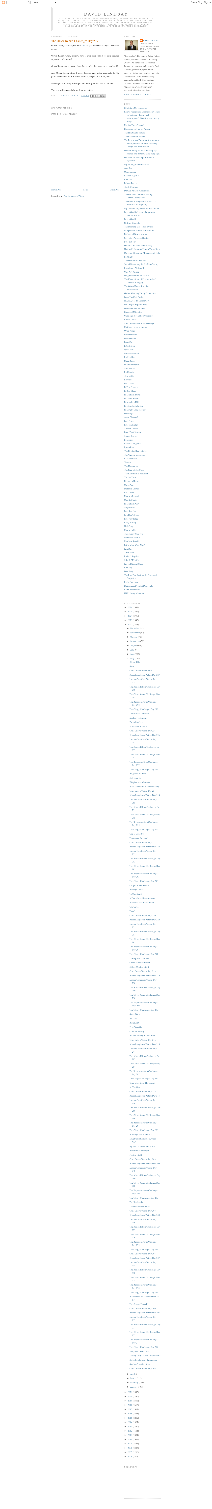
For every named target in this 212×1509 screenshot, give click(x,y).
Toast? (132, 911)
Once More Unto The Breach (142, 1082)
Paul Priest (129, 420)
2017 (130, 1409)
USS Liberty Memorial (134, 593)
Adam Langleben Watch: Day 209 (145, 1163)
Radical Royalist (131, 556)
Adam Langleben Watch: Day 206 (145, 1312)
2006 (130, 1456)
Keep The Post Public (133, 296)
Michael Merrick (131, 353)
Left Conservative (132, 589)
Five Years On (136, 1026)
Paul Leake (129, 383)
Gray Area (134, 906)
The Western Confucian (134, 454)
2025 (130, 611)
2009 (130, 1443)
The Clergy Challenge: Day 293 (144, 880)
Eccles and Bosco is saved (136, 234)
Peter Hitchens (130, 334)
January (134, 1386)
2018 (130, 1404)
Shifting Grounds (132, 222)
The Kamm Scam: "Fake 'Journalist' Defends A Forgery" (140, 281)
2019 (130, 1400)
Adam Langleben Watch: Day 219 (145, 975)
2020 (130, 1396)
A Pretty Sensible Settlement (142, 898)
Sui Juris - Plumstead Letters (136, 237)
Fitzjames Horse (131, 481)
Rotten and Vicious (138, 726)
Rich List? (134, 1022)
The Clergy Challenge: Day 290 (144, 1009)
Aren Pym (128, 168)
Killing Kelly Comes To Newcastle (145, 1355)
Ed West (128, 379)
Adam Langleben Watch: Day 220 (145, 919)
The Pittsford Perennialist (135, 450)
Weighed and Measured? (141, 782)
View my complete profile (138, 95)
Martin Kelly (130, 529)
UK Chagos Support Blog (135, 304)
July (132, 649)
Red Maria (129, 372)
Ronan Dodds (130, 319)
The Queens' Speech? (139, 1304)
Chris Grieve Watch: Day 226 (143, 730)
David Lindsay (106, 14)
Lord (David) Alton (132, 432)
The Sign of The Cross (134, 469)
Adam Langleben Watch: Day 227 (145, 674)
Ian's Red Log (130, 511)
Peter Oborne (130, 338)
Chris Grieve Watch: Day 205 (143, 1368)
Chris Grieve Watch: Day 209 (143, 1159)
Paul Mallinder (131, 424)
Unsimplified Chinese (139, 958)
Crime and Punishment (140, 962)
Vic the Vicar (130, 477)
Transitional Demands (139, 713)
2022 (130, 624)
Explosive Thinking (139, 717)
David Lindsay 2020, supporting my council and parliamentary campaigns (142, 152)
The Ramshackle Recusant (136, 473)
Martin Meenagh (131, 496)
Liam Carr (128, 341)
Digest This (135, 661)
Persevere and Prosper (139, 1150)
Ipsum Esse (129, 447)
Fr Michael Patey (131, 503)
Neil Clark (128, 349)
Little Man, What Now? (134, 544)
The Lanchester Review (134, 136)
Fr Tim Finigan (131, 387)
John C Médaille (131, 560)
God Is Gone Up (137, 833)
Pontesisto (128, 439)
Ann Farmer (129, 368)
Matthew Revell (131, 541)
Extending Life (136, 722)
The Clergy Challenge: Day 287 (144, 1078)
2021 (130, 1392)
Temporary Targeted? (139, 838)
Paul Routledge (131, 518)
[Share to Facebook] (101, 96)
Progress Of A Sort (138, 773)
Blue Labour (129, 241)
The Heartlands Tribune (134, 132)
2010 (130, 1439)
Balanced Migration (133, 311)
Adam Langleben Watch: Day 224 (145, 795)
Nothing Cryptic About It (141, 1134)
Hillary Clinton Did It (139, 966)
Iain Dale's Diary (131, 514)
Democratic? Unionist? (140, 1206)
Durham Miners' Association (137, 190)
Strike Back (135, 1014)
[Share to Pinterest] (104, 96)
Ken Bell (128, 548)
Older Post (114, 189)
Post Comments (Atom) (74, 195)
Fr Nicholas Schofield (133, 405)
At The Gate (135, 1087)
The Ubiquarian (131, 466)
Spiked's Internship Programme (143, 1359)
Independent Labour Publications (139, 230)
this (83, 45)
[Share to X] (97, 96)
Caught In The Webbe (139, 885)
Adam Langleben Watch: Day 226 (145, 734)
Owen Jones (129, 330)
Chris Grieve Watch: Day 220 (143, 915)
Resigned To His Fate (139, 1351)
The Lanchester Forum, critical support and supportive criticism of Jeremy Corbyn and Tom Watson (141, 143)
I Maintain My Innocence (135, 107)
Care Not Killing (131, 271)
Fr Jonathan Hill (131, 402)
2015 (130, 1417)
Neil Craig (128, 526)
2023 (130, 620)
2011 (130, 1435)
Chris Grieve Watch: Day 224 (143, 790)
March (133, 1378)
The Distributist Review (135, 260)
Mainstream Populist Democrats (138, 585)
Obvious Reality (137, 1031)
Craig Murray (130, 522)
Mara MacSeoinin (132, 537)
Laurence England (132, 443)
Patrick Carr (129, 345)
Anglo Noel (129, 507)
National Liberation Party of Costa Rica (142, 249)
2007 (130, 1452)
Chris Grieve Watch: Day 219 (143, 971)
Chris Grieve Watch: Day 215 (143, 1091)
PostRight (128, 256)
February (134, 1382)
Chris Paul (128, 484)
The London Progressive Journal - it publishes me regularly (140, 203)
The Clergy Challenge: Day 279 (144, 1249)
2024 (130, 615)
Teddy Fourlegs (131, 186)
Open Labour (130, 171)
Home (85, 189)
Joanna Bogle (130, 435)
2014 (130, 1422)
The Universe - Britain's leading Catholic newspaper (138, 196)
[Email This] (91, 96)
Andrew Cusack (131, 428)
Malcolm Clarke (131, 488)
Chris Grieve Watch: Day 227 (143, 670)
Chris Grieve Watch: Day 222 (143, 842)
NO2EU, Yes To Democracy (136, 300)
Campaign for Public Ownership (138, 315)
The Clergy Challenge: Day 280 (144, 1197)
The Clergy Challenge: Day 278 (144, 1292)
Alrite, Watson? (131, 417)
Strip (132, 666)
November (135, 632)
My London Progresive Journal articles (141, 208)
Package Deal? (136, 889)
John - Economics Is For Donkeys (139, 323)
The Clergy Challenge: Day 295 (144, 829)
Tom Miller (129, 375)
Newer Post (56, 189)
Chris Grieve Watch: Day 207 (143, 1253)
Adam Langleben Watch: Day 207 (145, 1257)
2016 (130, 1413)
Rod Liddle (129, 356)
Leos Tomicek (130, 458)
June (132, 653)
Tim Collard (129, 552)
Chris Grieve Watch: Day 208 (143, 1210)
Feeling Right (136, 1154)
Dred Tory (128, 571)
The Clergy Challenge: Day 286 (144, 1130)
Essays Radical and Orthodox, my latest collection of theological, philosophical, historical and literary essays (142, 116)
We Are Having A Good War (142, 1035)
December (135, 628)
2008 (130, 1447)
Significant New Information (142, 1146)
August (133, 645)
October (134, 636)
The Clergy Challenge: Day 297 (144, 769)
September (135, 641)
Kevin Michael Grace (133, 563)
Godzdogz (128, 413)
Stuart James (129, 360)
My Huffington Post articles (136, 164)
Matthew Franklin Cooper (135, 326)
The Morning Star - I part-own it (138, 226)
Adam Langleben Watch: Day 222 (145, 846)
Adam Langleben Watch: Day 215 (145, 1095)
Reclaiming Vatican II (134, 267)
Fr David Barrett (131, 398)
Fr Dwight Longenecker (134, 409)
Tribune (127, 462)
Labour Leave (130, 183)
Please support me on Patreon (137, 128)
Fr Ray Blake (130, 390)
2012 (130, 1430)
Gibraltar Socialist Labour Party (138, 245)
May (132, 658)
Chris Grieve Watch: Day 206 (143, 1308)
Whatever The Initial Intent (142, 902)
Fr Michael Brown (132, 394)
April (132, 1373)
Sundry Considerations (140, 1364)
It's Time (133, 1018)
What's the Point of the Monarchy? (145, 786)
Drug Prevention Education (136, 275)
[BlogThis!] (94, 96)
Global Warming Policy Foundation (140, 293)
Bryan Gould (130, 219)
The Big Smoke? (137, 1202)
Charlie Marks (130, 499)
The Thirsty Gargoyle (133, 533)
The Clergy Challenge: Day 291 (144, 953)
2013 (130, 1426)
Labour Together (131, 175)
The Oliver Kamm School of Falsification (136, 288)
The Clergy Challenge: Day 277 (144, 1346)
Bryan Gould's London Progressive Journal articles (139, 214)
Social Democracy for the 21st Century (141, 264)
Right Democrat (131, 581)
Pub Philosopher (131, 364)
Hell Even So (135, 777)
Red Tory (128, 567)
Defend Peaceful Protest (134, 308)
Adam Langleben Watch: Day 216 (145, 1044)
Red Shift (128, 179)
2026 (130, 607)
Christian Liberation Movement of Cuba (142, 252)
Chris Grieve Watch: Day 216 (143, 1039)
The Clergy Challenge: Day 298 (144, 709)
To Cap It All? (136, 893)
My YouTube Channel (134, 125)
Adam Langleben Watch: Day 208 (145, 1214)
